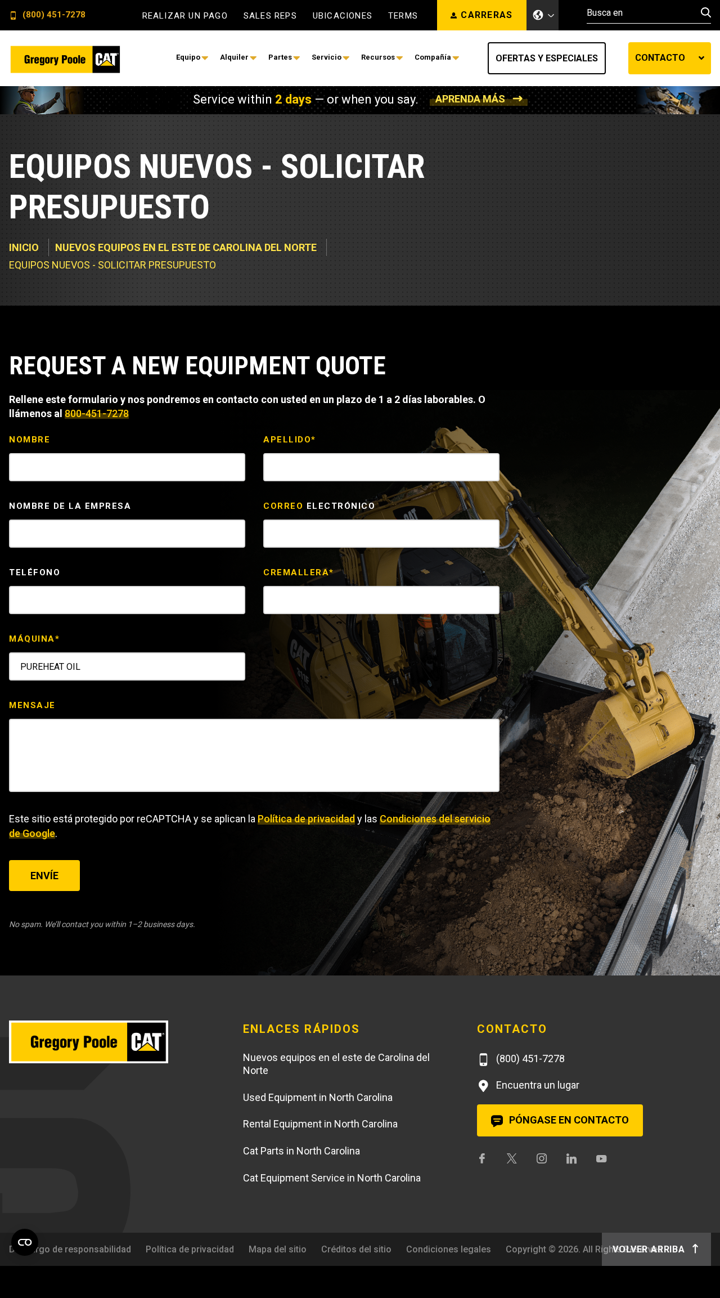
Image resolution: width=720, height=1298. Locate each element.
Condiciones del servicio (435, 819)
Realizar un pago (185, 16)
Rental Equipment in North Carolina (320, 1124)
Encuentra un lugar (536, 1085)
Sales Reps (270, 16)
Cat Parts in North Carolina (301, 1151)
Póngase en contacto (568, 1120)
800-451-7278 (97, 413)
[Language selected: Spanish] (542, 15)
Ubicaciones (342, 16)
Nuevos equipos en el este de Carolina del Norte (186, 247)
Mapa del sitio (278, 1249)
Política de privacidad (306, 819)
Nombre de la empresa (70, 506)
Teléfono (34, 572)
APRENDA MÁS (470, 99)
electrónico (319, 506)
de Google (32, 833)
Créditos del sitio (356, 1249)
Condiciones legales (448, 1249)
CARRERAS (486, 15)
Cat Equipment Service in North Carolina (332, 1178)
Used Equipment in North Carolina (318, 1097)
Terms (403, 16)
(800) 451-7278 (53, 15)
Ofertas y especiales (547, 58)
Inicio (24, 247)
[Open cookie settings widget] (24, 1242)
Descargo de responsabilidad (70, 1249)
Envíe (44, 875)
